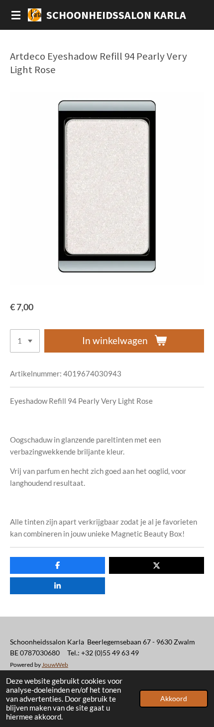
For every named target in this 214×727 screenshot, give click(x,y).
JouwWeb (55, 664)
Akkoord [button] (173, 699)
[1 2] (25, 341)
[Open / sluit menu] (16, 15)
